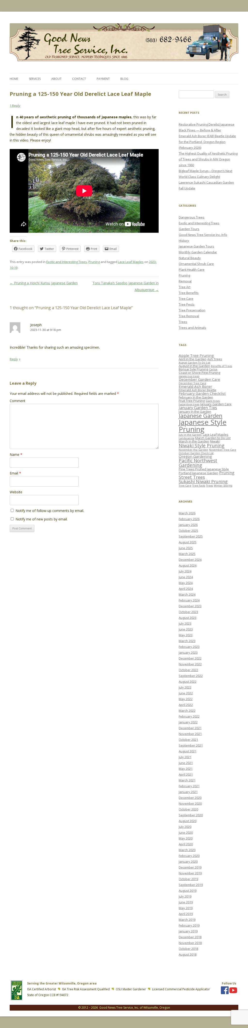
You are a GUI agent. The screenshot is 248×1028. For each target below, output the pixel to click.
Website (16, 492)
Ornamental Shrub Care (196, 264)
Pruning (94, 262)
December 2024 (190, 559)
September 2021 (191, 745)
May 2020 (186, 838)
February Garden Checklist (202, 393)
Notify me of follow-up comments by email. (50, 510)
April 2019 (186, 914)
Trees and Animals (192, 327)
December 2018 (190, 937)
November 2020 (190, 803)
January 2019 (188, 931)
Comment (17, 400)
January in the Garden (195, 411)
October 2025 (188, 530)
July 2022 (185, 687)
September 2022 (191, 676)
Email (15, 473)
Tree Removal (189, 316)
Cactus (213, 369)
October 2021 (188, 739)
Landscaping (186, 438)
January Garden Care (216, 404)
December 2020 (190, 797)
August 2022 (187, 681)
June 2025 (186, 548)
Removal (185, 281)
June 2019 (186, 902)
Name (16, 454)
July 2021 (185, 757)
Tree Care (186, 298)
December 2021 (190, 728)
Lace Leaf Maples (131, 262)
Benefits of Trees (221, 366)
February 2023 (189, 647)
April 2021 (186, 774)
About (56, 79)
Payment (103, 79)
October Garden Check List (196, 453)
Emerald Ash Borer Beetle (197, 390)
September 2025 (191, 536)
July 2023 (185, 623)
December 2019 (190, 867)
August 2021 (187, 751)
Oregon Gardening (195, 456)
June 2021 (186, 763)
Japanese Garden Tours (196, 246)
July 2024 (185, 571)
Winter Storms (223, 485)
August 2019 (187, 890)
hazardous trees (189, 404)
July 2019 (185, 896)
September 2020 (191, 815)
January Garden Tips (198, 407)
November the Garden (193, 449)
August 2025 (187, 542)
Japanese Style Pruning (202, 425)
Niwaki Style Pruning (201, 445)
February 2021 (189, 786)
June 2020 (186, 832)
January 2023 (188, 652)
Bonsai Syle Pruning (193, 369)
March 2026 (187, 513)
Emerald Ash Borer (195, 386)
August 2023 (187, 617)
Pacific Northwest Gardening (198, 462)
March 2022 (187, 710)
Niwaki (215, 441)
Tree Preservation (192, 310)
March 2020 (187, 850)
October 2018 (188, 948)
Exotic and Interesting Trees (66, 262)
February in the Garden (196, 397)
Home (14, 79)
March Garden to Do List (213, 438)
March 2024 (187, 594)
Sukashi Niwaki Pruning (203, 481)
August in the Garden (194, 366)
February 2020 (189, 856)
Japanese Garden (200, 416)
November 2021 (190, 734)
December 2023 (190, 606)
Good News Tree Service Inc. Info (203, 235)
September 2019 (191, 885)
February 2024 (189, 600)
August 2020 (187, 821)
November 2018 (190, 943)
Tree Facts (198, 485)
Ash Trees (214, 359)
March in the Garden (194, 441)
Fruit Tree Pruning (192, 400)
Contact (79, 79)
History (184, 240)
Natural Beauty (190, 258)
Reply (14, 359)
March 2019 (187, 919)
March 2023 (187, 641)
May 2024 (186, 583)
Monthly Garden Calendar (198, 252)
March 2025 (187, 554)
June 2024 (186, 577)
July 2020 (185, 827)
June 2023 (186, 629)
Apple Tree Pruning (196, 355)
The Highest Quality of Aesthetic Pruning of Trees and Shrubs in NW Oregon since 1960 (208, 159)
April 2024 (186, 588)
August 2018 (187, 954)
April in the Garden (192, 359)
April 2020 (186, 844)
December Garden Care (199, 379)
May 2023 (186, 635)
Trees (183, 322)
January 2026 (188, 525)
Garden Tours (189, 229)
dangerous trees (189, 376)
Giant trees (213, 401)
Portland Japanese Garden (198, 473)
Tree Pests (186, 304)
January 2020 (188, 861)
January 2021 (188, 792)
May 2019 (186, 908)
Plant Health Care (191, 269)
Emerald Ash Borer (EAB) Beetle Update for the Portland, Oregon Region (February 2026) (207, 142)
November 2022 (190, 664)
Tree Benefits (189, 293)
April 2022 (186, 705)
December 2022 (190, 658)
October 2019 (188, 879)
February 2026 (189, 519)
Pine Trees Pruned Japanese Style (204, 469)
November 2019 (190, 873)
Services (35, 79)
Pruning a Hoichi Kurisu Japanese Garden (44, 283)
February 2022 (189, 716)
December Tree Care (192, 383)
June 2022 (186, 693)
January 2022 (188, 722)
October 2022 (188, 670)
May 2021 (186, 768)
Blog (124, 79)
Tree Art (184, 287)
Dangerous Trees (191, 217)
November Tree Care (222, 449)
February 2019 (189, 925)
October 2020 (188, 809)
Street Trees (192, 477)
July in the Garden (190, 434)
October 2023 (188, 612)
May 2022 (186, 699)
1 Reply (15, 105)
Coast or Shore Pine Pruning (199, 372)
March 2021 (187, 780)
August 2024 (187, 565)
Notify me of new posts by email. (42, 519)
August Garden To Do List (194, 362)
